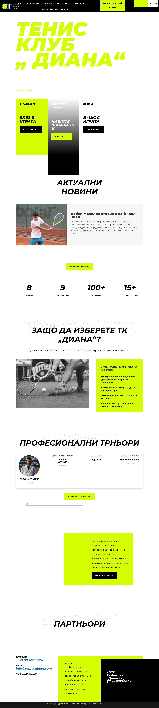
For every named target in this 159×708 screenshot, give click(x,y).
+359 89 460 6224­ (29, 660)
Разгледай (62, 136)
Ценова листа (104, 575)
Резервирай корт (112, 5)
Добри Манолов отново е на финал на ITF (103, 215)
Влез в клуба (24, 90)
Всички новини (79, 267)
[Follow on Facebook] (17, 678)
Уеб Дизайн (59, 704)
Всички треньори (79, 496)
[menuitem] (29, 3)
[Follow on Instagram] (22, 678)
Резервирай (31, 129)
